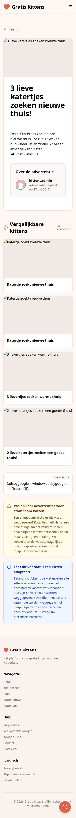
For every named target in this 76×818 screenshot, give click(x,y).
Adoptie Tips (12, 737)
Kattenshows (12, 700)
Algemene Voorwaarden (20, 774)
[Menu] (70, 7)
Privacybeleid (12, 768)
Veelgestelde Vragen (18, 731)
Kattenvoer (11, 706)
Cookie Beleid (12, 780)
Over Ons (10, 749)
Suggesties (11, 725)
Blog (6, 694)
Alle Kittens (11, 688)
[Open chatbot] (65, 807)
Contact (8, 743)
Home (7, 682)
